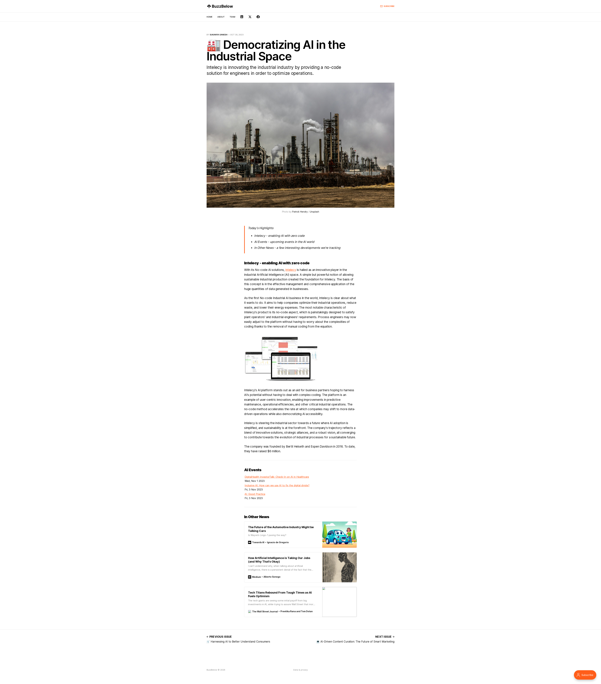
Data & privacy (300, 670)
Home (209, 17)
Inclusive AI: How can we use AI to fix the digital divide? (277, 485)
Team (232, 17)
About (221, 17)
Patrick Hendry (300, 211)
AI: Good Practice (255, 494)
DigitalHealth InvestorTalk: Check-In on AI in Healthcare (277, 476)
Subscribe (389, 6)
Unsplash (314, 211)
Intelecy (290, 270)
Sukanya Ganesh (218, 34)
